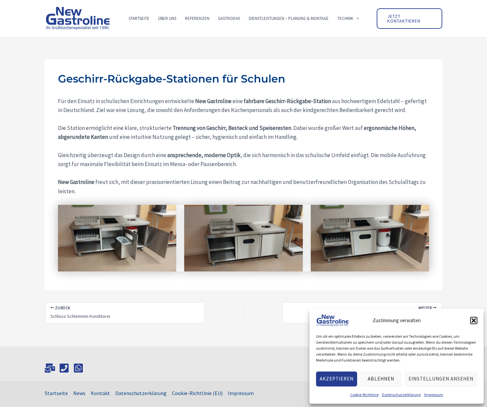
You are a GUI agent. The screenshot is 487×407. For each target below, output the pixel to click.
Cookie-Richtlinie (364, 394)
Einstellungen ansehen (440, 379)
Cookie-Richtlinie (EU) (197, 393)
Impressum (433, 394)
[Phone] (64, 368)
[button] (473, 320)
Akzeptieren (336, 379)
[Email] (50, 368)
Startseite (56, 393)
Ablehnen (381, 379)
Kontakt (100, 393)
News (79, 393)
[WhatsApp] (78, 368)
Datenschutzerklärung (401, 394)
